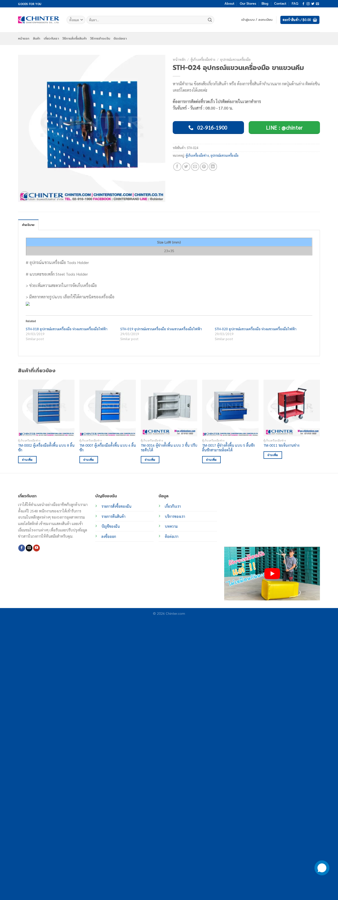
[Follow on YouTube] (36, 548)
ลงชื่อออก (108, 536)
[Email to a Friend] (195, 167)
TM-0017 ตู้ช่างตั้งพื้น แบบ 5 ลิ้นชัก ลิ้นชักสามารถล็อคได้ (228, 447)
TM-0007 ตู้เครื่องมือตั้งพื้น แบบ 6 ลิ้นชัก (107, 447)
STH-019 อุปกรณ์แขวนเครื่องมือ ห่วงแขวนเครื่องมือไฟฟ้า (161, 329)
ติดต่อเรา (120, 38)
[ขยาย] (24, 196)
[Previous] (18, 425)
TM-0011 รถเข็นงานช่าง (281, 445)
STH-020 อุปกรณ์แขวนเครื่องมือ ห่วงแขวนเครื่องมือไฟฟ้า (255, 329)
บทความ (171, 526)
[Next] (319, 425)
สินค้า (36, 38)
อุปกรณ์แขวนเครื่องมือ (235, 59)
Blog (265, 3)
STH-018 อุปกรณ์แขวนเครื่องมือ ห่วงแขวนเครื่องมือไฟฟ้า (66, 329)
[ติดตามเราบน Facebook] (303, 4)
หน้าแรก (23, 38)
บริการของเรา (175, 516)
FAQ (295, 3)
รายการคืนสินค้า (113, 516)
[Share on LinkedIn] (213, 167)
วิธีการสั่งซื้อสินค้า (74, 38)
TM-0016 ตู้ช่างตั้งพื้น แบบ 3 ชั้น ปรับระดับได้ (169, 447)
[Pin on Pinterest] (204, 167)
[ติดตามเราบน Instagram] (308, 4)
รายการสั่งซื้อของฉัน (116, 506)
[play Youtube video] (272, 573)
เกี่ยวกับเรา (51, 38)
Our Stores (248, 3)
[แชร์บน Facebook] (177, 167)
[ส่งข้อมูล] (210, 20)
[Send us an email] (317, 4)
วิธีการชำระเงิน (100, 38)
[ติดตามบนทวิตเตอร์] (312, 4)
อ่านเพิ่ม (27, 459)
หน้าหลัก (179, 59)
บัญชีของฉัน (110, 526)
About (229, 3)
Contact (280, 3)
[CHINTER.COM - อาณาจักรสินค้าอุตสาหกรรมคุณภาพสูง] (38, 19)
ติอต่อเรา (171, 536)
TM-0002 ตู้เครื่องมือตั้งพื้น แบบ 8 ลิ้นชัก (46, 447)
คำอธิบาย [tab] (28, 224)
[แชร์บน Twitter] (186, 167)
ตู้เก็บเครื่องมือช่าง (203, 59)
